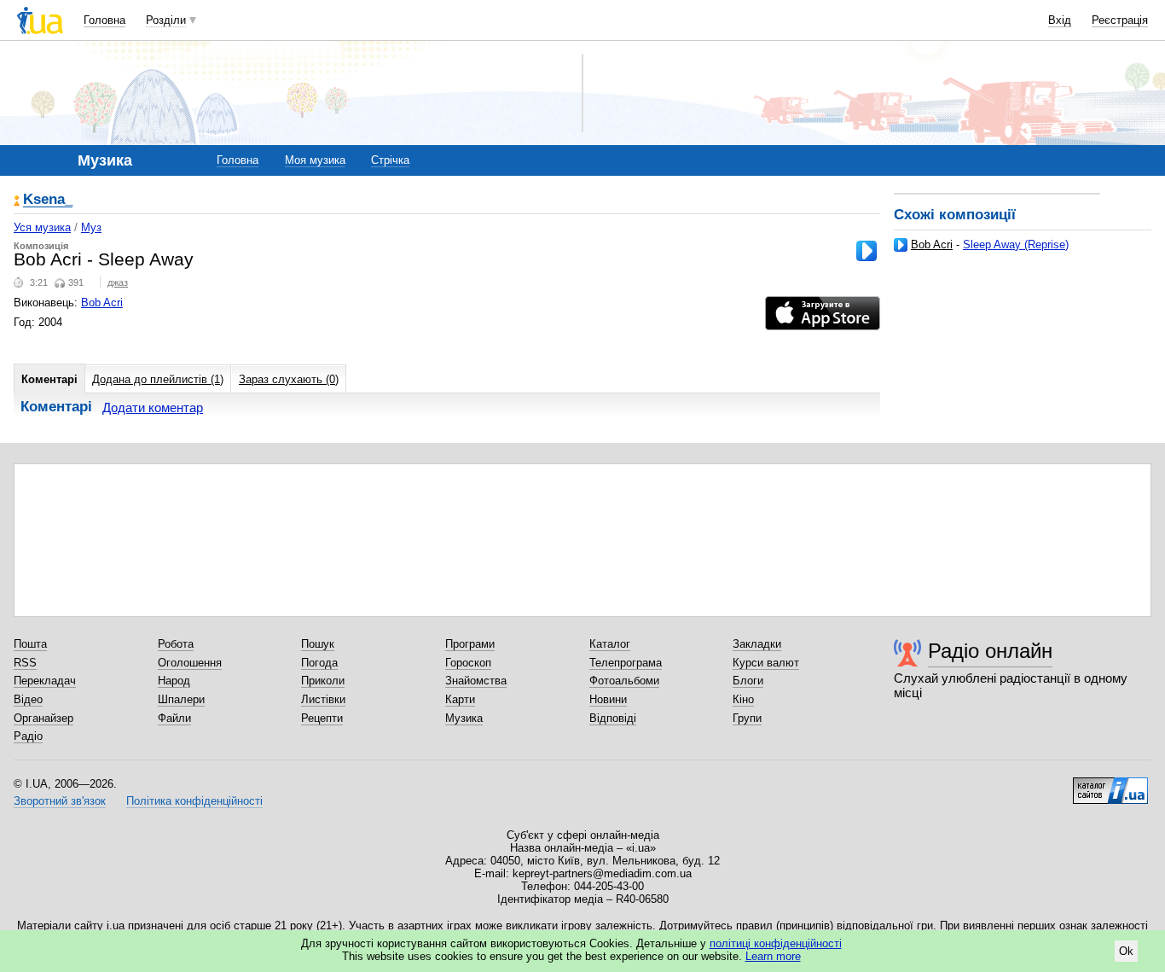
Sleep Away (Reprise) (1016, 244)
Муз (91, 227)
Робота (176, 643)
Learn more (773, 956)
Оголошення (190, 662)
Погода (319, 662)
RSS (25, 662)
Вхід (1059, 20)
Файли (174, 718)
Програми (470, 643)
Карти (460, 699)
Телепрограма (625, 662)
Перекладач (45, 680)
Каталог (609, 643)
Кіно (743, 699)
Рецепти (322, 718)
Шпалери (181, 699)
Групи (747, 718)
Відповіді (612, 718)
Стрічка (390, 160)
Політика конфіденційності (194, 800)
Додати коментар (152, 407)
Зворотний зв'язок (60, 800)
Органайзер (43, 718)
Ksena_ (47, 200)
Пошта (30, 643)
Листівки (323, 699)
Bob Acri (932, 244)
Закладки (757, 643)
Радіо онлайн (990, 650)
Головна (104, 20)
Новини (608, 699)
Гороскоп (468, 662)
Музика (464, 718)
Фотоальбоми (624, 680)
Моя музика (315, 160)
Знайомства (476, 680)
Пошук (317, 643)
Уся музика (42, 227)
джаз (117, 282)
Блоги (748, 680)
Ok (1126, 951)
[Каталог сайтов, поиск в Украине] (1110, 784)
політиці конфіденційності (776, 943)
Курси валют (766, 662)
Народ (174, 680)
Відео (28, 699)
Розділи (166, 20)
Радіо (28, 736)
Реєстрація (1120, 20)
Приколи (323, 680)
